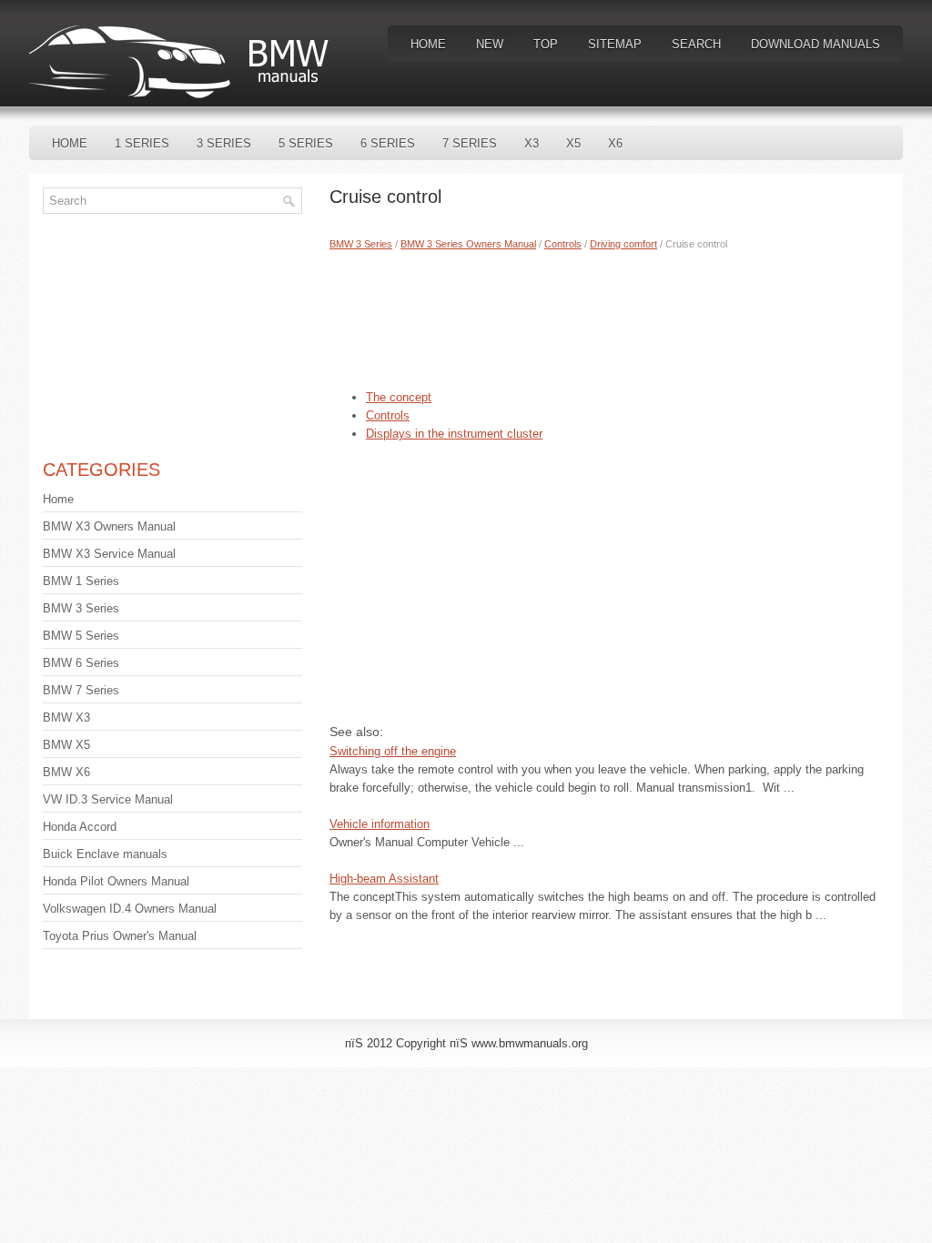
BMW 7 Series (81, 690)
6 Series (387, 143)
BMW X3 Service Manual (109, 554)
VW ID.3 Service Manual (108, 799)
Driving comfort (623, 243)
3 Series (224, 143)
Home (428, 44)
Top (545, 44)
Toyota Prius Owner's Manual (120, 936)
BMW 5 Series (81, 635)
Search (696, 44)
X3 (531, 143)
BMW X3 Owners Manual (109, 526)
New (489, 44)
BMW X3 (66, 717)
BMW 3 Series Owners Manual (468, 243)
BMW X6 (66, 772)
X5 (573, 143)
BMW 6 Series (81, 663)
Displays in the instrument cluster (454, 433)
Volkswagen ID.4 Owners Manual (130, 908)
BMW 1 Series (81, 581)
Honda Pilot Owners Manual (116, 881)
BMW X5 (66, 745)
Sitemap (615, 44)
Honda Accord (79, 827)
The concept (398, 397)
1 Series (142, 143)
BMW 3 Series (360, 243)
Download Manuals (815, 44)
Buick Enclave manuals (105, 854)
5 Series (306, 143)
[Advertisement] (609, 315)
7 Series (469, 143)
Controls (563, 243)
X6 (615, 143)
